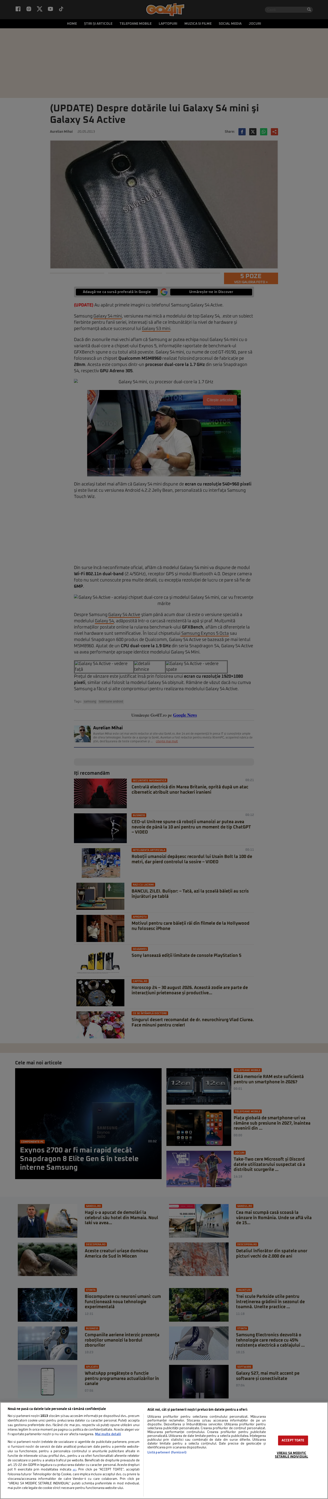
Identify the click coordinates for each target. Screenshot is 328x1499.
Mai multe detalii (108, 1434)
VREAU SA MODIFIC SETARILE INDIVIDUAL (291, 1455)
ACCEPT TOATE (293, 1440)
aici (74, 1470)
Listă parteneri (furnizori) (167, 1452)
